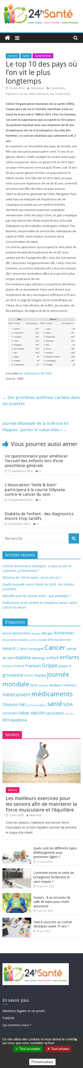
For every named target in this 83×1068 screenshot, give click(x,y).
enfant (52, 657)
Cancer (55, 647)
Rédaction (37, 88)
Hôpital (40, 675)
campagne (36, 648)
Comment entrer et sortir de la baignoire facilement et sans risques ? (53, 877)
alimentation (21, 633)
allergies (47, 633)
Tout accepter (29, 1049)
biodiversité (63, 640)
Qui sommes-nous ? (16, 1025)
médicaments (52, 693)
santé (54, 704)
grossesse (12, 675)
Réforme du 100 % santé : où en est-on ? (31, 577)
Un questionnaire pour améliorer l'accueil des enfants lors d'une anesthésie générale (36, 460)
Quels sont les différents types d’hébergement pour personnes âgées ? (55, 852)
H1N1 (28, 675)
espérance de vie (16, 94)
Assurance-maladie (15, 640)
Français (33, 665)
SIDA (68, 704)
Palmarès (42, 94)
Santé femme (43, 56)
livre (33, 685)
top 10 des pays (60, 94)
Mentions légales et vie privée (23, 1011)
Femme (12, 56)
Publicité (8, 1018)
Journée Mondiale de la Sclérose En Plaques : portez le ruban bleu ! (35, 426)
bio (51, 639)
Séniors (12, 790)
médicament (16, 694)
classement (57, 88)
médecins (70, 685)
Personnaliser (42, 1062)
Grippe (50, 665)
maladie (43, 685)
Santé (26, 56)
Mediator (55, 685)
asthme (33, 639)
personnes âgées (36, 705)
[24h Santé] (7, 38)
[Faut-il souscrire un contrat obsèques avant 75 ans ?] (16, 920)
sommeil (9, 713)
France (19, 666)
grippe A (65, 666)
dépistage (39, 658)
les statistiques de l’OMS (35, 373)
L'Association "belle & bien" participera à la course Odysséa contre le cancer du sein (35, 489)
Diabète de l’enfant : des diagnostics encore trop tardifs (39, 516)
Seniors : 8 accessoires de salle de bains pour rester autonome (51, 901)
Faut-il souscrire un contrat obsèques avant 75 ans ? (52, 924)
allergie (36, 633)
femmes (7, 666)
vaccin (38, 712)
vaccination (55, 713)
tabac (24, 713)
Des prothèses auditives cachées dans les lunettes (41, 400)
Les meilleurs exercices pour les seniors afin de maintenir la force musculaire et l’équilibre (41, 804)
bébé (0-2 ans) (14, 648)
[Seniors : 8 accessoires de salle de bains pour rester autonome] (16, 895)
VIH (6, 720)
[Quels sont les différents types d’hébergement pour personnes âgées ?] (16, 846)
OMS (32, 94)
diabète (23, 657)
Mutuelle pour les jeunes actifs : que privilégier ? (36, 596)
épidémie (18, 720)
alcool (7, 633)
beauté (43, 639)
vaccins (69, 713)
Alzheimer (64, 633)
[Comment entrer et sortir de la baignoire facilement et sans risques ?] (16, 871)
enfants (69, 657)
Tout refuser (59, 1049)
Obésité (9, 704)
